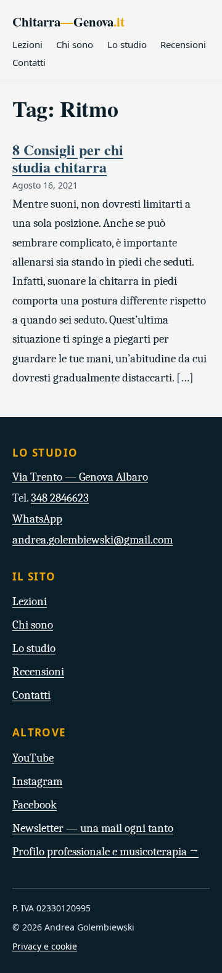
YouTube (33, 758)
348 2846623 (60, 498)
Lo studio (127, 44)
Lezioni (27, 44)
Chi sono (74, 44)
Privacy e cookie (44, 946)
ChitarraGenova (68, 21)
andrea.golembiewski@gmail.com (92, 540)
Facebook (34, 805)
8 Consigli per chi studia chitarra (67, 158)
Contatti (29, 62)
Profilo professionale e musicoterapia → (105, 851)
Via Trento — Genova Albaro (80, 477)
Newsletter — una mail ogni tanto (92, 828)
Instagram (37, 781)
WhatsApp (37, 519)
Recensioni (183, 44)
